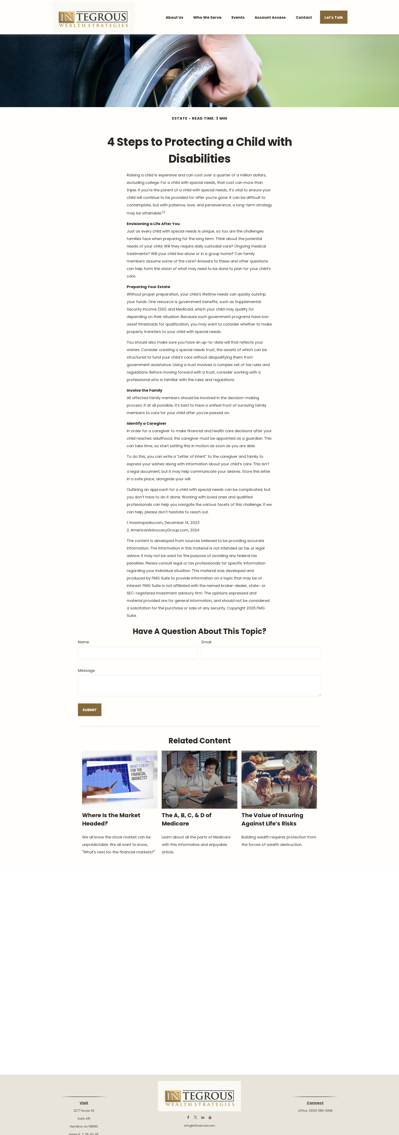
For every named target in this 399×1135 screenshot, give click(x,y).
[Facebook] (188, 1117)
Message (86, 670)
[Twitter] (195, 1117)
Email (206, 642)
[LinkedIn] (203, 1117)
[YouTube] (210, 1117)
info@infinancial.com (199, 1126)
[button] (174, 17)
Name (83, 642)
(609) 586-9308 (320, 1111)
